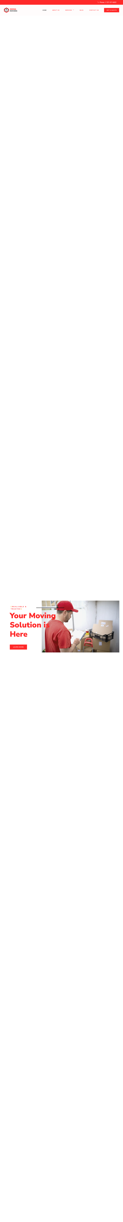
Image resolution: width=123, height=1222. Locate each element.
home (45, 10)
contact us (94, 10)
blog (82, 10)
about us (55, 10)
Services (68, 10)
